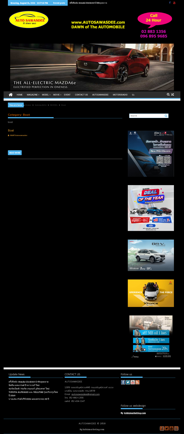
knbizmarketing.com (135, 413)
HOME (20, 94)
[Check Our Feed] (137, 382)
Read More (14, 152)
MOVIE (56, 94)
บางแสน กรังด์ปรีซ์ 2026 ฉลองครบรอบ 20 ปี (29, 398)
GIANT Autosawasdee (18, 135)
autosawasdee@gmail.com (85, 394)
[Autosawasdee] (92, 89)
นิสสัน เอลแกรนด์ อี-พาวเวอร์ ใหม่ (84, 2)
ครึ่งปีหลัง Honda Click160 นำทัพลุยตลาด (29, 381)
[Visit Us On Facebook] (123, 382)
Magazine (32, 94)
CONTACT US (81, 94)
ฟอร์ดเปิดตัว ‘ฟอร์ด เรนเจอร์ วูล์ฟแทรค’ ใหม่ (29, 388)
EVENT (67, 94)
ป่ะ (133, 94)
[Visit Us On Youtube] (132, 382)
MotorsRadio (120, 94)
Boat (11, 130)
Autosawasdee (100, 94)
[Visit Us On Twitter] (127, 382)
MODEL (45, 94)
